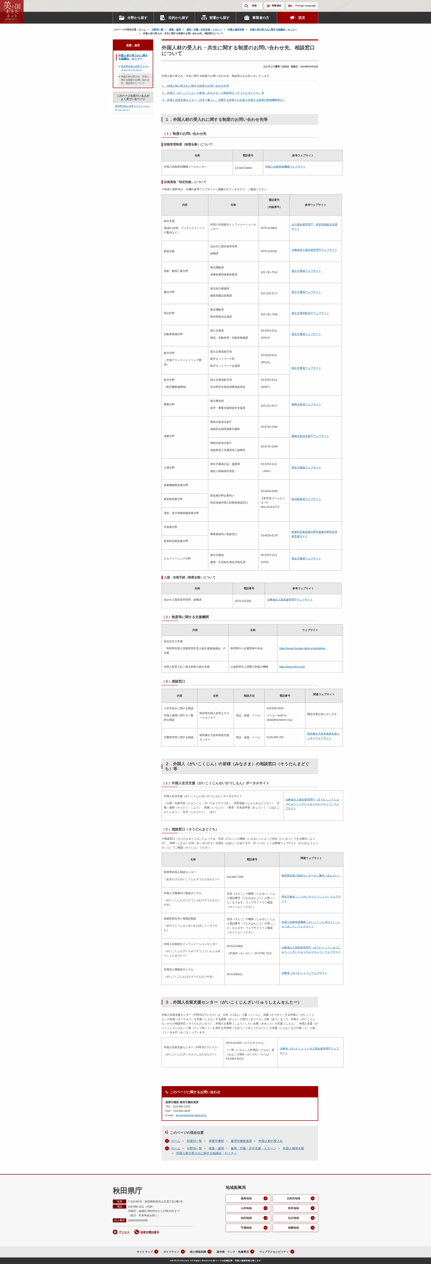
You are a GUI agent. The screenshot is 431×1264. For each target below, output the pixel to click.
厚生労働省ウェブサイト (306, 467)
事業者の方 (260, 18)
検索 (254, 5)
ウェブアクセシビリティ (274, 1251)
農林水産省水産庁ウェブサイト (310, 436)
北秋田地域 (293, 1198)
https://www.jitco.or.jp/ (292, 666)
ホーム (142, 29)
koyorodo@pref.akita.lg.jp (191, 1115)
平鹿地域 (246, 1227)
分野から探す (137, 18)
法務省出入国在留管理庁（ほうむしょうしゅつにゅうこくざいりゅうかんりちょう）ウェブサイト (312, 804)
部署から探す (219, 18)
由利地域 (246, 1217)
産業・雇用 (175, 29)
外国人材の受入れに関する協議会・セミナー (273, 29)
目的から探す (178, 18)
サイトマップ (145, 1251)
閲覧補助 (276, 5)
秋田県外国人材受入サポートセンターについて (135, 68)
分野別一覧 (157, 29)
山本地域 (246, 1208)
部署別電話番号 (149, 1232)
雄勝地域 (293, 1227)
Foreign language (305, 5)
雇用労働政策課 (241, 1141)
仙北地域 (293, 1217)
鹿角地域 (246, 1198)
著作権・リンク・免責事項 (233, 1251)
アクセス (124, 1232)
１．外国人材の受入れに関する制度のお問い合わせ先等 (195, 85)
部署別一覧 (194, 1141)
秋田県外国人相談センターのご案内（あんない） (311, 875)
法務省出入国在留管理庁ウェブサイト (314, 249)
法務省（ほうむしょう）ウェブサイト (304, 973)
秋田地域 (293, 1208)
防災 (302, 18)
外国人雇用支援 (236, 29)
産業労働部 (216, 1141)
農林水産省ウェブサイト (306, 404)
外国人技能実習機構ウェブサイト (285, 166)
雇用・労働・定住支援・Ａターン (204, 29)
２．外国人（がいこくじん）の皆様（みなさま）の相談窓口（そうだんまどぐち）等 (213, 92)
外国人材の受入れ (271, 1141)
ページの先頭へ (422, 1257)
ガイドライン (171, 1251)
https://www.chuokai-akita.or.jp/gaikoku (302, 648)
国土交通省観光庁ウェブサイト (310, 313)
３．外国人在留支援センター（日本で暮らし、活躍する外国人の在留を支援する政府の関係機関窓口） (224, 100)
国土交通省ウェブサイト (306, 271)
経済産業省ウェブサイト (306, 499)
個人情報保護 (198, 1251)
